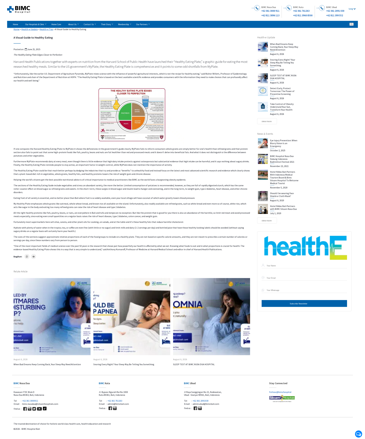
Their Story (106, 24)
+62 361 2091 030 (335, 10)
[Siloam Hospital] (310, 399)
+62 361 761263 (301, 10)
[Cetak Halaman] (33, 256)
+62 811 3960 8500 (303, 15)
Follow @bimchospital (280, 392)
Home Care (56, 24)
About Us (72, 24)
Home (15, 24)
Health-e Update (29, 29)
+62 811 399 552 (334, 15)
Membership (123, 24)
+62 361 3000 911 (270, 10)
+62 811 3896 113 (270, 15)
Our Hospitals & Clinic (34, 24)
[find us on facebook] (25, 408)
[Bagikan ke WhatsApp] (27, 256)
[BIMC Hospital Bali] (18, 8)
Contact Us (89, 24)
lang (351, 8)
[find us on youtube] (39, 409)
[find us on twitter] (34, 408)
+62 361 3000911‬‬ (30, 400)
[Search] (351, 24)
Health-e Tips (46, 29)
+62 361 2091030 (200, 400)
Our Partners (142, 24)
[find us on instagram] (29, 408)
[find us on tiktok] (44, 409)
